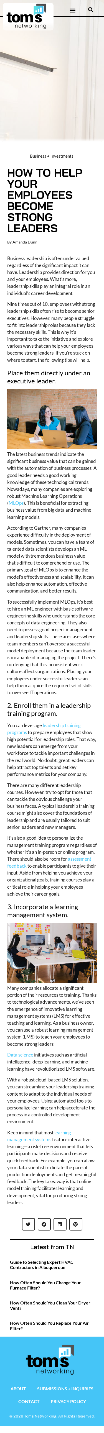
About (18, 1388)
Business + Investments (51, 155)
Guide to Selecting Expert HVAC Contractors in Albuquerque (41, 1264)
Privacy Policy (68, 1401)
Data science (20, 1055)
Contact (29, 1401)
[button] (72, 10)
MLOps (16, 503)
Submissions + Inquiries (65, 1388)
